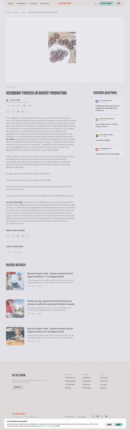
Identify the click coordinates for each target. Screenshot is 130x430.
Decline (109, 425)
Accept (118, 425)
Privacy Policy (46, 426)
